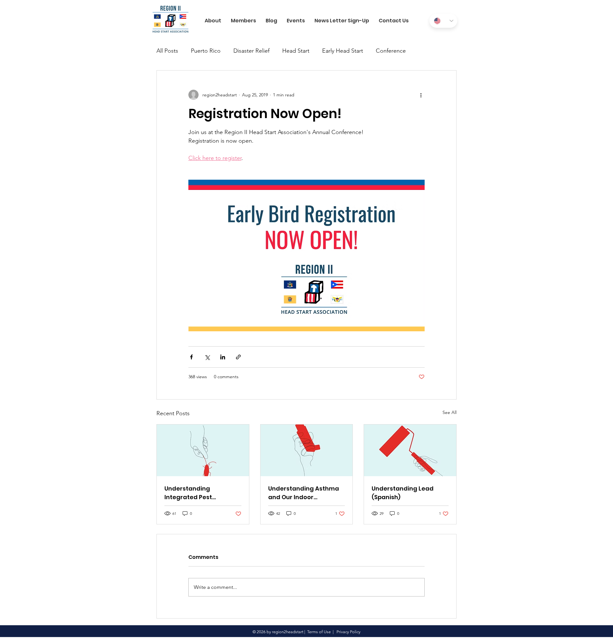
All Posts (167, 50)
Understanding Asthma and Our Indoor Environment (303, 492)
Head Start (295, 50)
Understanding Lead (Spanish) (403, 492)
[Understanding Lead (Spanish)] (410, 450)
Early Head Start (342, 50)
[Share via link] (238, 357)
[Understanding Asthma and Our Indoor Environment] (307, 450)
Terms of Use (319, 631)
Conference (391, 50)
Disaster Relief (251, 50)
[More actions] (421, 95)
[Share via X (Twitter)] (207, 357)
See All (450, 412)
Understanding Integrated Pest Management (188, 492)
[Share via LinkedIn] (223, 357)
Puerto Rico (206, 50)
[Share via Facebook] (191, 357)
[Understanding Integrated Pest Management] (203, 450)
